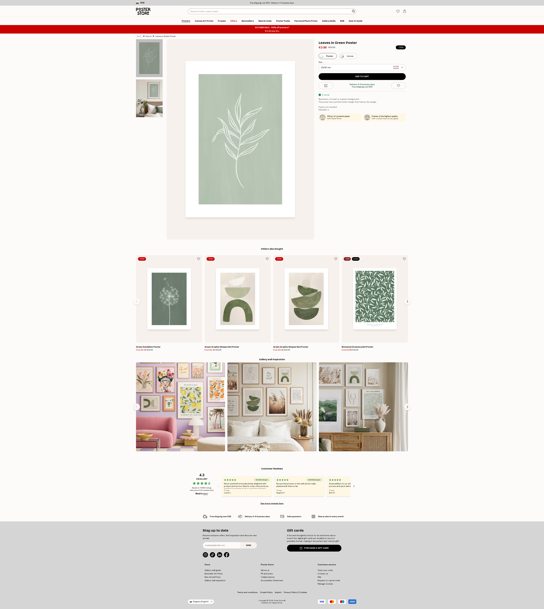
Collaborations (268, 577)
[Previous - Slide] (136, 301)
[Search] (353, 11)
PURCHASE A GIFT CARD (316, 548)
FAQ (319, 577)
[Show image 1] (149, 58)
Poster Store (278, 600)
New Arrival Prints (213, 577)
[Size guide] (326, 85)
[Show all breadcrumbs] (139, 36)
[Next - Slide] (407, 301)
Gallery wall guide (213, 570)
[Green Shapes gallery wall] (271, 406)
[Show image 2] (149, 98)
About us (265, 570)
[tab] (398, 11)
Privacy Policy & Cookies (295, 592)
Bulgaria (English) (201, 601)
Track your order (325, 570)
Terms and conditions (247, 592)
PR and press (267, 573)
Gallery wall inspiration (215, 580)
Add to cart (362, 76)
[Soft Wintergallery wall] (363, 406)
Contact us (323, 573)
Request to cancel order (329, 580)
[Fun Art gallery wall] (180, 406)
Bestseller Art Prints (214, 573)
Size (320, 62)
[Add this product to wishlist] (398, 85)
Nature (149, 36)
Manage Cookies (325, 584)
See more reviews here (272, 503)
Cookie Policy (266, 592)
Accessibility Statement (272, 580)
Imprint (278, 592)
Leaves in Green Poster (165, 36)
